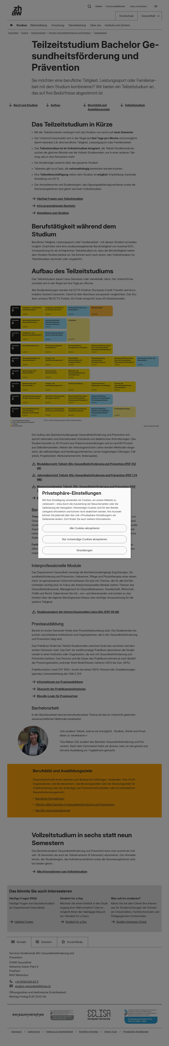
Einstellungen (85, 550)
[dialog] (84, 523)
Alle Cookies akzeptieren (85, 528)
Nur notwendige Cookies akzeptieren (84, 539)
